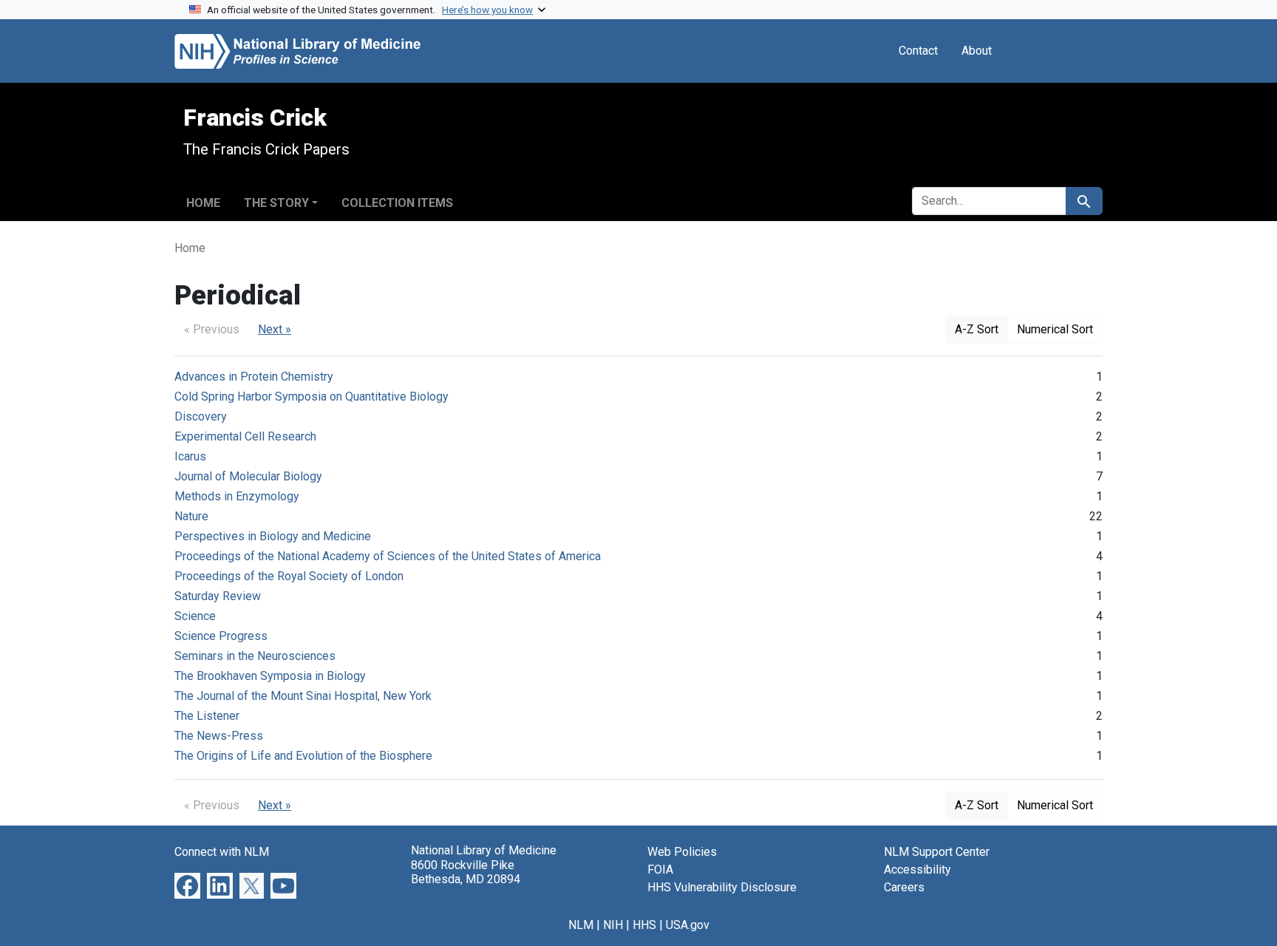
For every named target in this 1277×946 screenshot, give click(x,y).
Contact (918, 51)
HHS (644, 925)
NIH (613, 925)
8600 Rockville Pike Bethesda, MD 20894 (465, 872)
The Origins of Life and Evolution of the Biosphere (303, 756)
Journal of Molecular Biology (248, 476)
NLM (580, 925)
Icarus (190, 456)
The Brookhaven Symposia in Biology (270, 676)
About (976, 51)
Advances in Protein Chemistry (253, 377)
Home (203, 203)
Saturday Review (217, 596)
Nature (191, 516)
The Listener (206, 716)
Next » (274, 329)
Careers (904, 887)
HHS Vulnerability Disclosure (722, 887)
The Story (276, 203)
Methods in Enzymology (236, 496)
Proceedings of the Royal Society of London (288, 576)
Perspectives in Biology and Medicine (272, 536)
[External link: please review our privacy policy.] (187, 885)
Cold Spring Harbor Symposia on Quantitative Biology (311, 396)
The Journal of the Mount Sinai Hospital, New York (303, 696)
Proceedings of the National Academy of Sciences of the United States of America (387, 556)
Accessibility (917, 869)
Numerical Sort (1055, 329)
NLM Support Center (937, 852)
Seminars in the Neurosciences (255, 656)
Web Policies (682, 852)
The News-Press (218, 736)
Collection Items (397, 203)
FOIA (660, 869)
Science (195, 616)
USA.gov (687, 925)
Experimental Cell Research (245, 436)
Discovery (200, 416)
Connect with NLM (221, 852)
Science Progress (221, 636)
